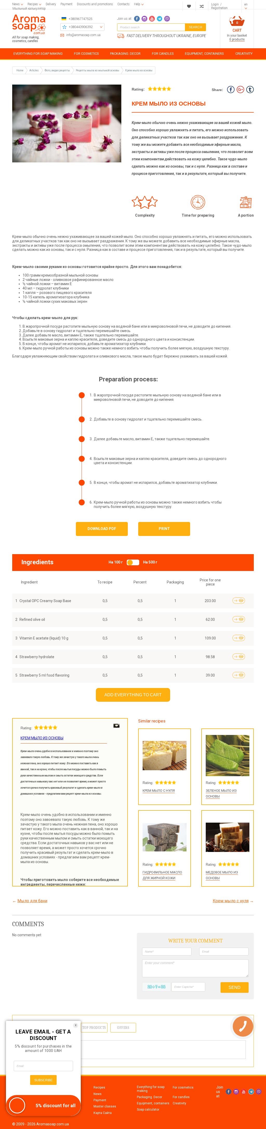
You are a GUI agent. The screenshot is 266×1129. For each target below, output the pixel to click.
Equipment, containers (153, 1103)
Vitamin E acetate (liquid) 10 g (43, 638)
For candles (181, 1097)
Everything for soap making (150, 1088)
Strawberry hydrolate (36, 657)
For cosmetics (183, 1087)
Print (164, 529)
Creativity (179, 1103)
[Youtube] (152, 19)
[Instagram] (144, 19)
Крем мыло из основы (138, 70)
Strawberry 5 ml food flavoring (44, 675)
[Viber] (167, 19)
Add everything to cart (133, 695)
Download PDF (102, 529)
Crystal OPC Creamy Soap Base (45, 601)
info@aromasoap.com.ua (83, 35)
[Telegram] (159, 19)
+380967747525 (80, 18)
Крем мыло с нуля (159, 791)
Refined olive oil (32, 619)
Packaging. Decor (149, 1097)
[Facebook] (137, 19)
